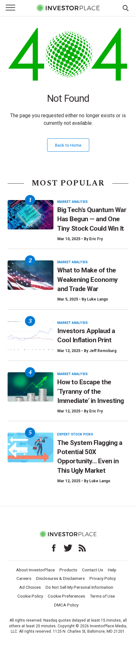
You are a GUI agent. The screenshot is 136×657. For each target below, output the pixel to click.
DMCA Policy (66, 604)
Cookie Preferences (66, 596)
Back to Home (68, 145)
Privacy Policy (103, 578)
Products (68, 569)
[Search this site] (125, 7)
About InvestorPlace (35, 569)
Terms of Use (102, 596)
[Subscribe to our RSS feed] (82, 548)
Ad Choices (30, 587)
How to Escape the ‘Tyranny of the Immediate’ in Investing (90, 391)
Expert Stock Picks (75, 434)
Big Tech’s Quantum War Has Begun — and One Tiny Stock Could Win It (91, 219)
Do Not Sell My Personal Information (79, 587)
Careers (23, 578)
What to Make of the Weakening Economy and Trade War (87, 279)
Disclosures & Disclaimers (60, 578)
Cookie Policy (30, 596)
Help (112, 569)
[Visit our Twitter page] (68, 548)
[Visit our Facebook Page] (54, 548)
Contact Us (92, 569)
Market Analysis (72, 202)
